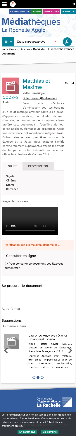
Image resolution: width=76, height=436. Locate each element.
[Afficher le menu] (4, 4)
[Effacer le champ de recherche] (56, 41)
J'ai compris (50, 431)
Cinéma (11, 180)
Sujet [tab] (12, 166)
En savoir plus (27, 431)
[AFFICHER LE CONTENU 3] (42, 377)
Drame (10, 185)
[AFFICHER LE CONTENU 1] (33, 377)
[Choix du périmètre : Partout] (8, 41)
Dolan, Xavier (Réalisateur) (40, 98)
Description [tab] (38, 166)
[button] (74, 4)
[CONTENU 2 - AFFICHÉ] (38, 377)
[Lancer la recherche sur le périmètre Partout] (67, 41)
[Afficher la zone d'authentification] (14, 4)
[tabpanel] (33, 182)
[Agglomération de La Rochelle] (54, 402)
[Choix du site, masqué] (28, 11)
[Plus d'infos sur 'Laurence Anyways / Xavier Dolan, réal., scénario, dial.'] (15, 341)
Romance (12, 189)
